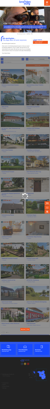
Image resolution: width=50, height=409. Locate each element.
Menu (47, 4)
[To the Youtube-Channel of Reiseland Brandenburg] (28, 363)
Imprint (4, 384)
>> (8, 332)
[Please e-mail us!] (40, 42)
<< (1, 332)
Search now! (37, 65)
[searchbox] (9, 59)
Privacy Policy (5, 386)
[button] (47, 212)
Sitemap (4, 388)
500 (7, 332)
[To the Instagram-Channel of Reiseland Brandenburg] (25, 363)
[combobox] (12, 59)
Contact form (5, 383)
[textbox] (7, 62)
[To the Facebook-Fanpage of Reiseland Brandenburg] (21, 363)
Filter (28, 329)
